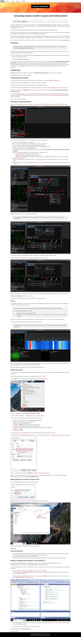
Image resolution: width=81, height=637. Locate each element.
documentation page (32, 564)
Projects (18, 1)
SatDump (35, 32)
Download (13, 72)
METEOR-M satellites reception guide (21, 59)
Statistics (24, 1)
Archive (12, 1)
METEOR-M (48, 24)
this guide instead (65, 40)
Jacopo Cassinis (38, 633)
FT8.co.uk (22, 65)
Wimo (41, 65)
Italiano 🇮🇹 (24, 21)
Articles (7, 1)
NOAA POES (42, 24)
